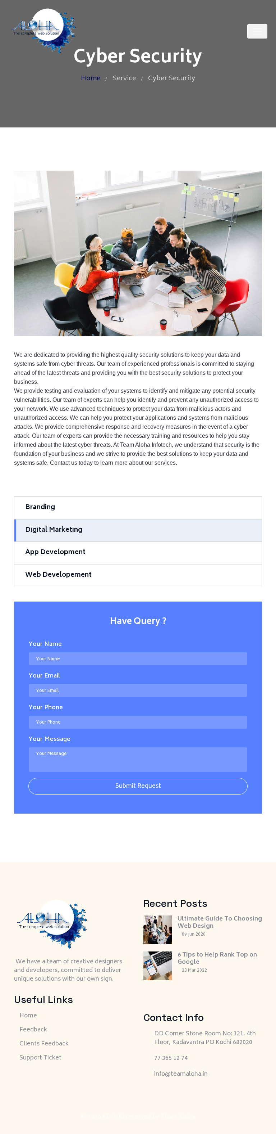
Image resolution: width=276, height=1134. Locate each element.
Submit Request (138, 786)
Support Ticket (40, 1058)
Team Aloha (178, 1117)
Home (90, 79)
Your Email (44, 676)
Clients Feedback (44, 1044)
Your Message (49, 739)
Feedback (33, 1030)
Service (124, 79)
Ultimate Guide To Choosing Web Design (220, 922)
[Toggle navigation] (257, 31)
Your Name (45, 644)
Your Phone (45, 707)
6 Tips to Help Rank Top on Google (217, 958)
